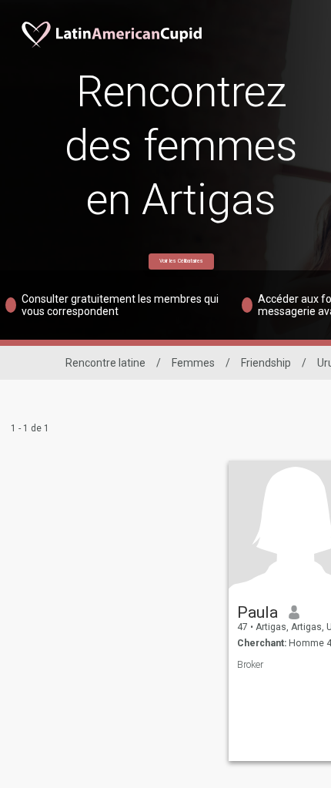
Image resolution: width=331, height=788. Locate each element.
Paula (257, 612)
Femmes (193, 363)
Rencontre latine (105, 363)
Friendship (266, 363)
